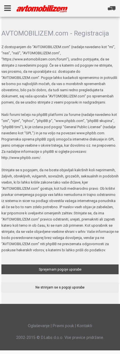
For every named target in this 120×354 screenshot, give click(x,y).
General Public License (82, 127)
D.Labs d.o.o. (52, 337)
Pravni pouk (63, 325)
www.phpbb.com (90, 133)
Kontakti (84, 325)
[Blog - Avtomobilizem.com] (42, 8)
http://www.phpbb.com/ (20, 158)
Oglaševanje (39, 325)
